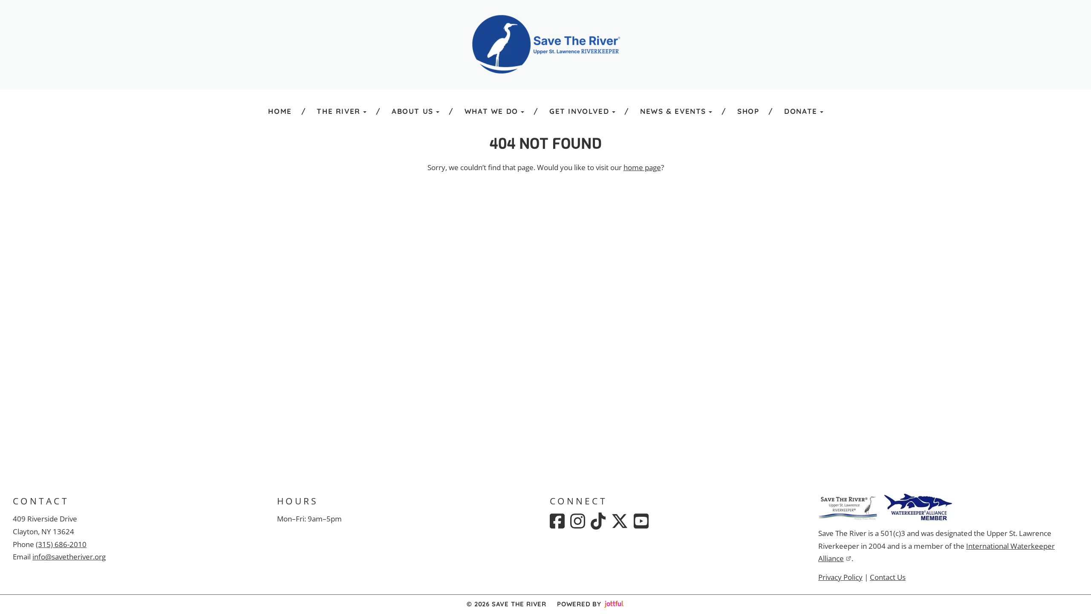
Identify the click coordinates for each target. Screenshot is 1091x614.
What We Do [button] (491, 111)
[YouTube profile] (641, 521)
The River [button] (338, 111)
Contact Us (888, 577)
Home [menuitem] (280, 111)
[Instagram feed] (577, 521)
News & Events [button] (673, 111)
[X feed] (619, 521)
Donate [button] (800, 111)
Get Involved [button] (579, 111)
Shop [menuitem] (748, 111)
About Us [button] (412, 111)
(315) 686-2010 (61, 544)
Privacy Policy (840, 577)
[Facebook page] (557, 521)
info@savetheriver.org (69, 557)
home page (642, 167)
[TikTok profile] (598, 521)
